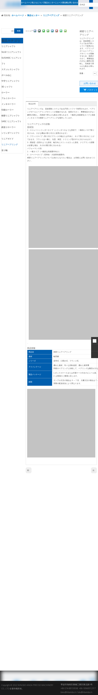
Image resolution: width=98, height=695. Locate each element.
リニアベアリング (9, 144)
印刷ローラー (7, 110)
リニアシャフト (8, 46)
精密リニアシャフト (10, 116)
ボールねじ (6, 75)
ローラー (5, 92)
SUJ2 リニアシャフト (11, 52)
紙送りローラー (8, 127)
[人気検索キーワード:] (92, 4)
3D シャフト (7, 87)
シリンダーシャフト (10, 133)
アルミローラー (8, 98)
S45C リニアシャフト (11, 121)
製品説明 (32, 104)
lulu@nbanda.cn (85, 692)
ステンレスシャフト (10, 69)
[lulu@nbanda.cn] (94, 355)
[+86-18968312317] (94, 341)
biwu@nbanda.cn (68, 692)
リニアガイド (7, 139)
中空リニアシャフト (10, 81)
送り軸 (4, 150)
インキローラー (8, 104)
